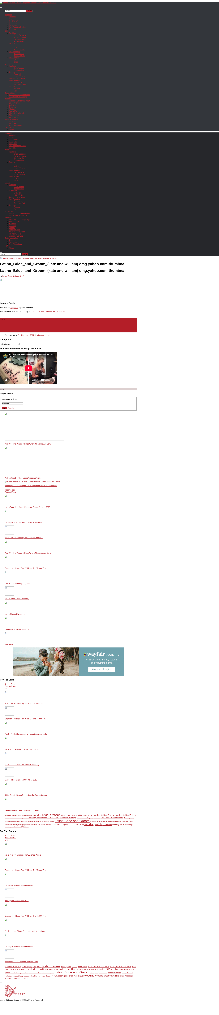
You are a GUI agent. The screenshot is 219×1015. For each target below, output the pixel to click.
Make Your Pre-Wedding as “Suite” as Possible (24, 538)
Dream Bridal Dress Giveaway (17, 599)
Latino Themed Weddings (15, 614)
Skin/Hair (17, 74)
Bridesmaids (14, 58)
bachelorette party (15, 815)
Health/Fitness (19, 50)
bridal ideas (82, 815)
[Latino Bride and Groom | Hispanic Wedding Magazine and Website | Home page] (28, 3)
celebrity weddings (68, 818)
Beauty (12, 43)
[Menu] (1, 7)
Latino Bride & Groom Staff (13, 276)
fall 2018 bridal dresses (112, 818)
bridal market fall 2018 (120, 815)
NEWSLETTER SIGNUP (15, 994)
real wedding (33, 824)
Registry (12, 29)
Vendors (8, 99)
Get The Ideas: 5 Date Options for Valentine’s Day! (25, 931)
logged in (14, 308)
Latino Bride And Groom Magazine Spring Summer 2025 (27, 507)
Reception (13, 23)
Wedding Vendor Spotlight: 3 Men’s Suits (21, 962)
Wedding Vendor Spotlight (19, 101)
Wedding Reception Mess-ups (17, 629)
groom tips (13, 821)
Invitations (13, 25)
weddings (129, 824)
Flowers (12, 17)
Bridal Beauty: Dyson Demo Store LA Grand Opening (26, 795)
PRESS (8, 996)
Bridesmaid (13, 818)
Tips (15, 91)
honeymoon (20, 821)
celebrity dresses (23, 818)
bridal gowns (66, 815)
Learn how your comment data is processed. (49, 312)
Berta (34, 815)
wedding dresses (103, 824)
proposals (25, 824)
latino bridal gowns (48, 821)
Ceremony (13, 21)
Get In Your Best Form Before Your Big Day (22, 749)
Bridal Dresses (20, 35)
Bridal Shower (19, 56)
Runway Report (20, 37)
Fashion (12, 33)
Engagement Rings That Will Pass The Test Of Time (26, 568)
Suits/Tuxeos (19, 68)
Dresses (17, 60)
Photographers (15, 115)
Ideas (16, 62)
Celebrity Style (20, 39)
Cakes (11, 19)
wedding (89, 824)
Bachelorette (19, 54)
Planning (8, 15)
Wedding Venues (16, 117)
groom (7, 821)
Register (11, 408)
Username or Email (9, 399)
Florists (12, 109)
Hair (15, 45)
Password (6, 403)
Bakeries (12, 105)
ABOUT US (9, 990)
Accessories (19, 41)
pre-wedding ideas (16, 824)
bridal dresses (51, 814)
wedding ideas (118, 824)
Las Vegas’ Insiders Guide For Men (19, 885)
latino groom (94, 821)
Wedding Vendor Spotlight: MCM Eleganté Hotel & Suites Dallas (31, 486)
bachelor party (27, 815)
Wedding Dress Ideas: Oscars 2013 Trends (22, 810)
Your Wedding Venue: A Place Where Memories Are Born (28, 444)
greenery (131, 818)
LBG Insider (9, 127)
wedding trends (10, 827)
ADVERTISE (10, 992)
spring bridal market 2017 (73, 824)
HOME (7, 986)
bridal (39, 815)
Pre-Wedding (14, 52)
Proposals (18, 82)
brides (7, 818)
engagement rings (96, 818)
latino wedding (103, 821)
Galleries (12, 121)
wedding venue (22, 827)
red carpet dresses (44, 824)
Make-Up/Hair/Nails (17, 113)
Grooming (13, 72)
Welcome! (9, 645)
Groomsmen (14, 86)
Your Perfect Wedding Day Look (17, 583)
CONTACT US (11, 988)
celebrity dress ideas (38, 818)
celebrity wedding (53, 818)
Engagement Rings (17, 78)
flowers (126, 818)
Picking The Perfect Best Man (17, 901)
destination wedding (83, 818)
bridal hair (74, 815)
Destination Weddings (18, 97)
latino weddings (114, 821)
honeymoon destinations (33, 821)
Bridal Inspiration (11, 119)
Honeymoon (9, 93)
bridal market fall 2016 (98, 815)
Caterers (12, 107)
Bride (7, 31)
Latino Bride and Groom (72, 821)
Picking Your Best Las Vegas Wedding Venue (23, 478)
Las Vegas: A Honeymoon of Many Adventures (23, 522)
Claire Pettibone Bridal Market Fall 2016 (21, 780)
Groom (7, 64)
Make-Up (17, 48)
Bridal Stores (14, 103)
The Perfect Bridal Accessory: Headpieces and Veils (26, 734)
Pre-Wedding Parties (17, 27)
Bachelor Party (20, 84)
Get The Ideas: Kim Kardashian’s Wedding (22, 765)
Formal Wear (14, 111)
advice (7, 815)
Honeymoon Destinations (19, 95)
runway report (57, 824)
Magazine (13, 130)
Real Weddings (15, 125)
